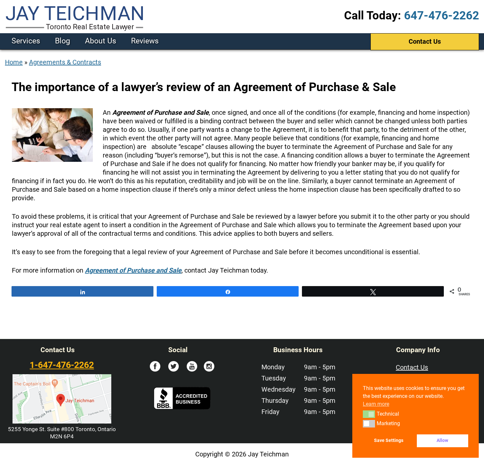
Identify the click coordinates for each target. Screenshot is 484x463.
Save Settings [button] (388, 440)
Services (26, 41)
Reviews (145, 41)
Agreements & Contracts (65, 62)
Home (14, 62)
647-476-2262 (441, 15)
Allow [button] (442, 440)
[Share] (82, 291)
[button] (369, 414)
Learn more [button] (376, 404)
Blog (62, 41)
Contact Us (425, 41)
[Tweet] (373, 291)
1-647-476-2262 (62, 365)
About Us (100, 41)
